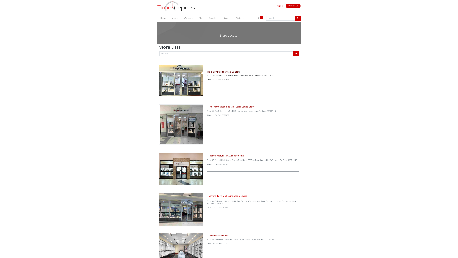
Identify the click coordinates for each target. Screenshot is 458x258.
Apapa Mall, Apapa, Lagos (218, 235)
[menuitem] (163, 18)
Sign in (280, 6)
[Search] (298, 18)
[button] (251, 18)
